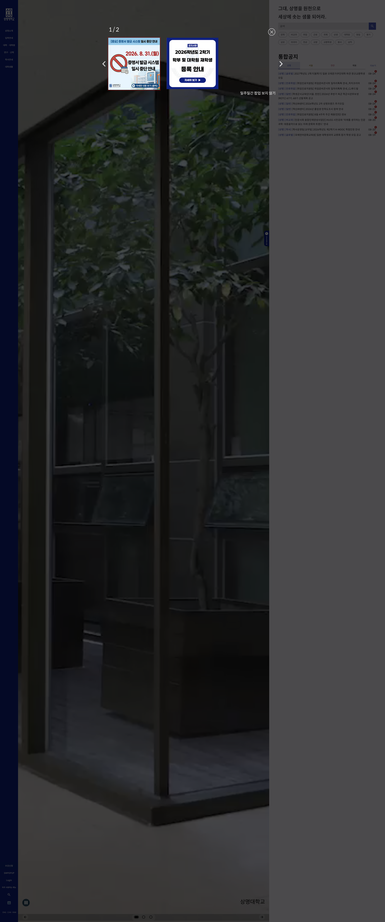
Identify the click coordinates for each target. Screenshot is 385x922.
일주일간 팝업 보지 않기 (258, 93)
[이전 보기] (104, 64)
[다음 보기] (281, 64)
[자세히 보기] (134, 64)
